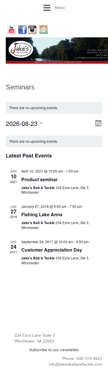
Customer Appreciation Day (51, 249)
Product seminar (39, 179)
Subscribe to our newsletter (54, 349)
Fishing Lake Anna (41, 214)
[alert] (54, 141)
